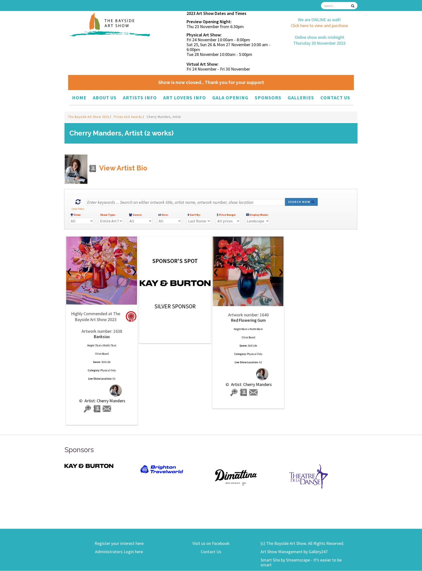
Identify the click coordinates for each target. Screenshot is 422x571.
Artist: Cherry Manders (104, 401)
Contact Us (335, 97)
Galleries (301, 97)
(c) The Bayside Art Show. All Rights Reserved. (302, 543)
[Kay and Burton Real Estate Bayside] (88, 465)
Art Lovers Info (184, 97)
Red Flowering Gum (248, 320)
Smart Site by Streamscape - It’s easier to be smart (301, 562)
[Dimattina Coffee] (235, 476)
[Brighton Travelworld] (162, 469)
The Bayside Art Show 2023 (89, 117)
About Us (104, 97)
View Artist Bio (122, 168)
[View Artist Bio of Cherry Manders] (97, 409)
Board (105, 353)
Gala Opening (230, 97)
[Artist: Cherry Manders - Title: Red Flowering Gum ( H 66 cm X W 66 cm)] (248, 271)
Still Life (105, 362)
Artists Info (140, 97)
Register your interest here (119, 543)
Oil (96, 353)
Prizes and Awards (128, 117)
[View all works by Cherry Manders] (102, 390)
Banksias (102, 336)
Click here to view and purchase (319, 25)
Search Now (299, 202)
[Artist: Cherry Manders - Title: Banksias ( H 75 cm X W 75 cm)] (101, 271)
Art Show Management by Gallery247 (294, 551)
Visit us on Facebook (211, 543)
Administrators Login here (119, 551)
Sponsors (268, 97)
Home (79, 97)
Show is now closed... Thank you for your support (211, 82)
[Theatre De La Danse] (308, 475)
